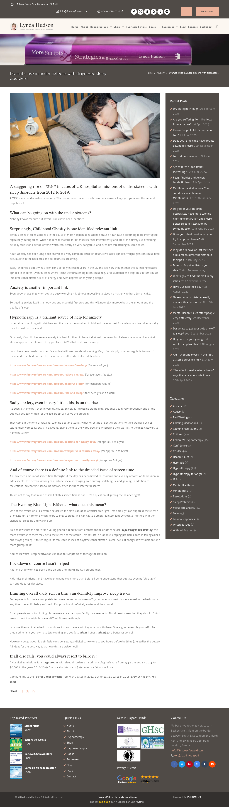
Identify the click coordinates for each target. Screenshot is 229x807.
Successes (168, 26)
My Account (207, 11)
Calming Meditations (185, 423)
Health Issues (181, 457)
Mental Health (181, 485)
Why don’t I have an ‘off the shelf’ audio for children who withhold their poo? (193, 255)
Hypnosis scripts (136, 26)
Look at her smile (183, 156)
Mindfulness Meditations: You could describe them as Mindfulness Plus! (191, 193)
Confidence (180, 445)
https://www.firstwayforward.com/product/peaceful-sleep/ (47, 383)
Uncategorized (181, 524)
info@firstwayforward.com (74, 11)
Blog (183, 26)
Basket (204, 26)
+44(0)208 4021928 (112, 11)
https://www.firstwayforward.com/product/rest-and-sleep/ (47, 393)
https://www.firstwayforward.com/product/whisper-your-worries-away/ (55, 451)
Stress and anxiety (184, 507)
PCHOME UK (194, 797)
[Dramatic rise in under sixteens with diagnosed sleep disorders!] (85, 135)
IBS (175, 479)
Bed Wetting (180, 417)
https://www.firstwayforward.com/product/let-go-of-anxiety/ (48, 365)
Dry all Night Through (186, 108)
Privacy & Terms (126, 768)
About (84, 26)
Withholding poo (183, 530)
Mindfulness (180, 490)
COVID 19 (179, 451)
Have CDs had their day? (188, 286)
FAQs (70, 770)
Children (178, 434)
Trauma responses (184, 519)
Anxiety (161, 72)
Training (177, 513)
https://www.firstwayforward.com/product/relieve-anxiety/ (47, 374)
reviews (140, 801)
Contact (193, 26)
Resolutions (180, 496)
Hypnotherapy (99, 26)
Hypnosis (178, 462)
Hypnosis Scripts (77, 748)
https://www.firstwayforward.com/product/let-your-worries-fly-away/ (54, 460)
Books (153, 26)
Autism (177, 411)
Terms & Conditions (126, 797)
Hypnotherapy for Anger (187, 474)
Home (74, 26)
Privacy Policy (105, 797)
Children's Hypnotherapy (188, 440)
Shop (117, 26)
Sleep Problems (182, 502)
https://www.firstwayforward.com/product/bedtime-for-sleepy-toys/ (53, 441)
